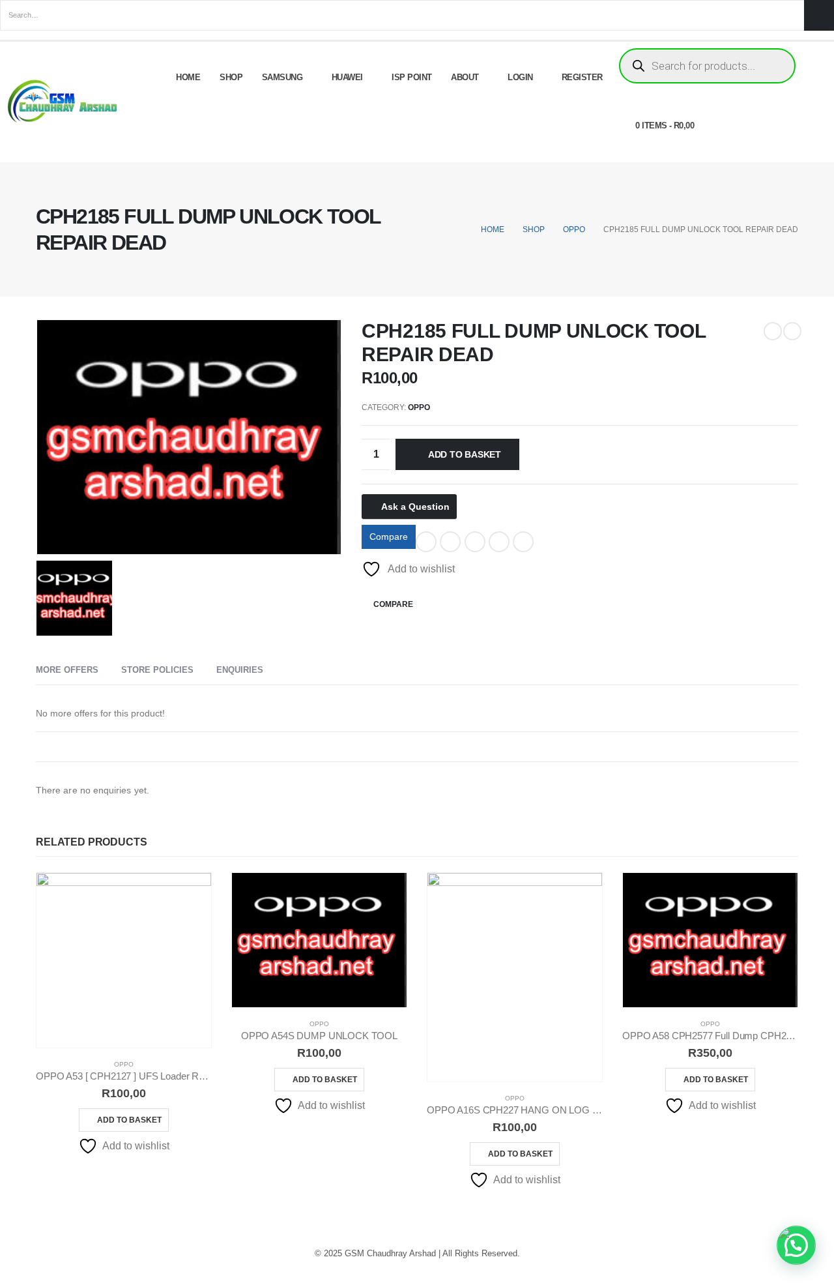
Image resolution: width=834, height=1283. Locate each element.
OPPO (419, 407)
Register (582, 77)
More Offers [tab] (67, 670)
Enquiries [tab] (239, 670)
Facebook (426, 541)
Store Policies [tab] (157, 670)
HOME (188, 77)
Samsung (282, 77)
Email (523, 541)
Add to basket (464, 454)
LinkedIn (475, 541)
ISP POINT (412, 77)
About (465, 77)
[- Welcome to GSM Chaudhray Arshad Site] (65, 102)
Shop (231, 77)
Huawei (347, 77)
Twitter (450, 541)
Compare (388, 536)
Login (520, 77)
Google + (499, 541)
